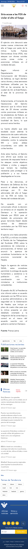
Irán (11, 488)
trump (4, 484)
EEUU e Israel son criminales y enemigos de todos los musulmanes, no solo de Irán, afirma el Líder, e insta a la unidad (14, 450)
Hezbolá (5, 491)
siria (21, 341)
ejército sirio (6, 341)
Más (2, 475)
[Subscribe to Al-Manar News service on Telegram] (4, 523)
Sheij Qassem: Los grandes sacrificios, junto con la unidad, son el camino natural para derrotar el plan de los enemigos (14, 401)
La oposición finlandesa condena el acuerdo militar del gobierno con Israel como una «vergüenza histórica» (13, 434)
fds (14, 341)
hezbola (13, 491)
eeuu (4, 495)
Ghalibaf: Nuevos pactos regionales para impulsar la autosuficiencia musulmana (13, 464)
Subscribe (21, 531)
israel (4, 488)
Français (12, 541)
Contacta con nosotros (19, 541)
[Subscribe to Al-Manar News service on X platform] (13, 523)
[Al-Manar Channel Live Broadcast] (17, 523)
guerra (22, 491)
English (7, 541)
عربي (4, 541)
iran (17, 488)
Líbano (12, 484)
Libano (20, 484)
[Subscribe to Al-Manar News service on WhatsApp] (8, 523)
